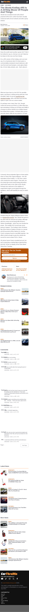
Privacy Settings (4, 600)
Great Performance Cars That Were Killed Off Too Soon (17, 508)
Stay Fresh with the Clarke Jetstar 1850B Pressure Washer (16, 532)
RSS (2, 599)
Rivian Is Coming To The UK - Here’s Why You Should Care (17, 490)
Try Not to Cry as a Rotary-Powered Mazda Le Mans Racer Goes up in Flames (10, 312)
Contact (2, 595)
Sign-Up (3, 603)
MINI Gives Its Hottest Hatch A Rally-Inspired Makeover (10, 301)
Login (2, 601)
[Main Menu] (27, 2)
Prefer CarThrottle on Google (12, 47)
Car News (8, 5)
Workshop (11, 470)
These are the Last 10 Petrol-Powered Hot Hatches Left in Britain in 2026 (17, 550)
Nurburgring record (8, 217)
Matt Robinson (4, 24)
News (2, 288)
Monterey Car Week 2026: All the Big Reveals (10, 321)
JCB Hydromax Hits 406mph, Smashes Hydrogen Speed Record (10, 290)
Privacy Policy (24, 260)
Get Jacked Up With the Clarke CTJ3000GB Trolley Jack (16, 481)
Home (2, 5)
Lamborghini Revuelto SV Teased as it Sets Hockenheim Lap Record (10, 331)
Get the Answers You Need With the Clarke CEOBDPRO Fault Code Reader (18, 472)
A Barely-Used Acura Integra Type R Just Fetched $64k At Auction (7, 269)
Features (10, 497)
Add (25, 47)
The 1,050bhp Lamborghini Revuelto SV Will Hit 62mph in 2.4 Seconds (17, 523)
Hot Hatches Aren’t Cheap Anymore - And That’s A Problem (17, 499)
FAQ (2, 596)
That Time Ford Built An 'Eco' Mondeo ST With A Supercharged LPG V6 (21, 269)
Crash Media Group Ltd (9, 583)
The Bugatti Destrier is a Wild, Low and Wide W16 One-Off (10, 341)
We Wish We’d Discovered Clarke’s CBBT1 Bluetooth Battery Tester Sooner (17, 542)
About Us (3, 594)
